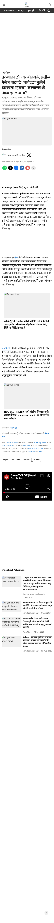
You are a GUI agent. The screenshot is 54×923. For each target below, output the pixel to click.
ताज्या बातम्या (9, 10)
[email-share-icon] (27, 169)
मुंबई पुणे (31, 10)
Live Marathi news (35, 448)
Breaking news (40, 442)
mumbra (37, 459)
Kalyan (5, 459)
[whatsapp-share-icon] (4, 169)
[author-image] (4, 155)
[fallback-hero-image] (11, 581)
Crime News (15, 459)
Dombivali (26, 459)
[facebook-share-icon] (16, 169)
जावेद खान (6, 348)
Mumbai (26, 445)
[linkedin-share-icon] (22, 169)
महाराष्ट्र (20, 10)
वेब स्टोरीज (43, 10)
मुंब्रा (16, 257)
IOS (40, 451)
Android (31, 451)
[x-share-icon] (10, 169)
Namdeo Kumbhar (16, 155)
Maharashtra (7, 445)
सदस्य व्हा (13, 428)
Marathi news (12, 442)
